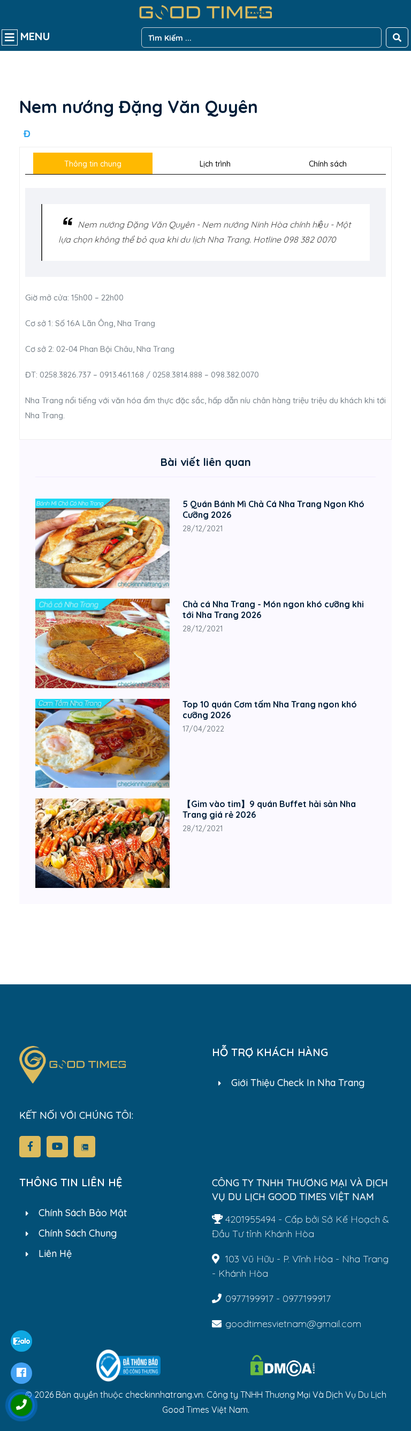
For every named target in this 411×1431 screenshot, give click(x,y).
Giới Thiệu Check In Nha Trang (297, 1082)
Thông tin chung (92, 164)
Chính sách (328, 164)
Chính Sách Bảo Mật (83, 1213)
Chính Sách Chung (78, 1233)
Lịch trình (215, 164)
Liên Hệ (55, 1253)
